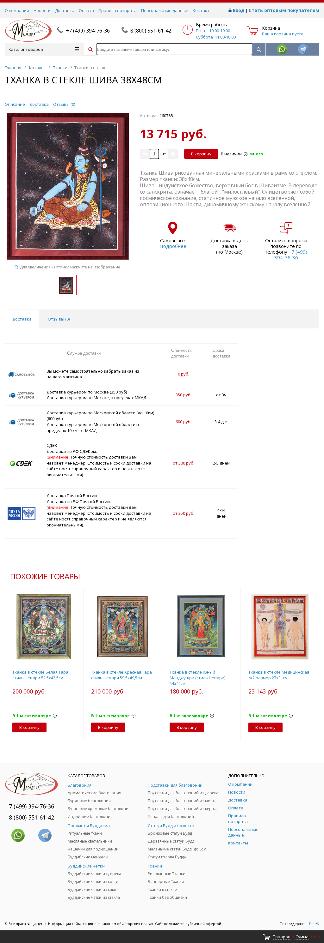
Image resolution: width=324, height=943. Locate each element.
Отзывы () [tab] (59, 319)
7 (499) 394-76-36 (31, 806)
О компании (17, 10)
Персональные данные (164, 10)
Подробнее (172, 246)
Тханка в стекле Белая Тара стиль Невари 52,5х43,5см (40, 675)
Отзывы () (64, 104)
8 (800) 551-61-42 (150, 30)
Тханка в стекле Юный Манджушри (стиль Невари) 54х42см (197, 677)
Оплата (86, 10)
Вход (239, 10)
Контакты (203, 10)
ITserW (313, 923)
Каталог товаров (26, 49)
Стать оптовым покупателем (284, 10)
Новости (42, 10)
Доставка (64, 10)
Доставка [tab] (22, 319)
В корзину (201, 154)
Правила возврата (117, 10)
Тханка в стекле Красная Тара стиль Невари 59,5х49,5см (121, 675)
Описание (15, 104)
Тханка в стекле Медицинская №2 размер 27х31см (278, 675)
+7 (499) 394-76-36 (88, 30)
